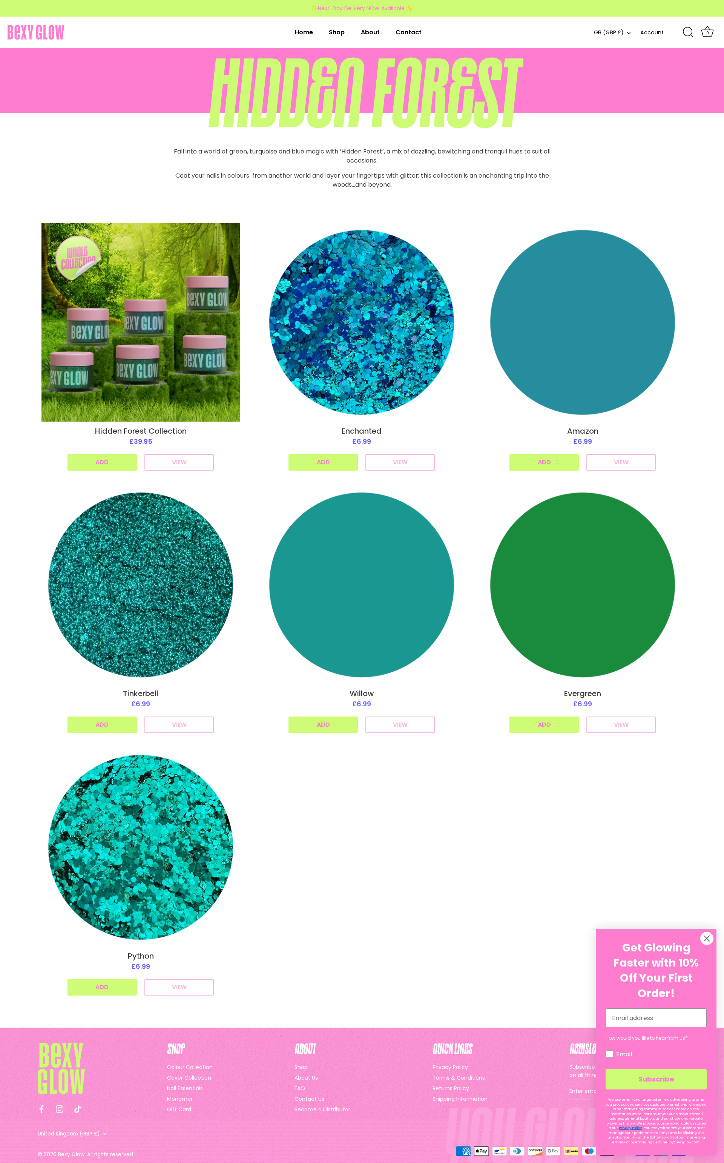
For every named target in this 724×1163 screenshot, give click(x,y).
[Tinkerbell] (140, 585)
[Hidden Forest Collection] (140, 322)
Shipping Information (460, 1099)
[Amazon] (582, 322)
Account (652, 32)
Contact (409, 32)
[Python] (140, 847)
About (370, 32)
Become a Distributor (322, 1109)
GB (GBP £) (609, 32)
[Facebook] (41, 1108)
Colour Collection (190, 1067)
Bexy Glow (71, 1154)
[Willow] (361, 585)
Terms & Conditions (459, 1078)
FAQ (300, 1088)
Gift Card (179, 1109)
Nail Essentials (185, 1088)
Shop (337, 32)
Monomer (180, 1099)
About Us (306, 1078)
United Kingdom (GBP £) (69, 1134)
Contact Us (309, 1099)
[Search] (688, 32)
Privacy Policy (450, 1067)
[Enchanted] (361, 322)
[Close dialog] (706, 938)
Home (304, 32)
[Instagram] (59, 1108)
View (179, 462)
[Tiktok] (77, 1108)
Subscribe (656, 1079)
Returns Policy (451, 1088)
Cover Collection (189, 1078)
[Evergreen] (582, 585)
